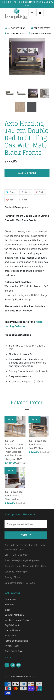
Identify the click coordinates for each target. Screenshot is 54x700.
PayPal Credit (11, 625)
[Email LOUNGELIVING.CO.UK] (18, 665)
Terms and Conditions (16, 640)
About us (9, 604)
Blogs (7, 609)
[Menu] (32, 12)
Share (27, 192)
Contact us (10, 599)
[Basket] (40, 12)
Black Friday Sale (13, 651)
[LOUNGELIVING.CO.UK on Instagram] (12, 665)
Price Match (10, 635)
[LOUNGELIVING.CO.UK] (16, 14)
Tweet (12, 192)
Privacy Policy (11, 645)
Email (24, 199)
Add (11, 199)
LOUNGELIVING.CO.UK (25, 676)
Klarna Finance (12, 630)
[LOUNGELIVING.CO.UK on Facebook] (6, 665)
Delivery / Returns (14, 614)
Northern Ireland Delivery (18, 620)
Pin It (41, 192)
